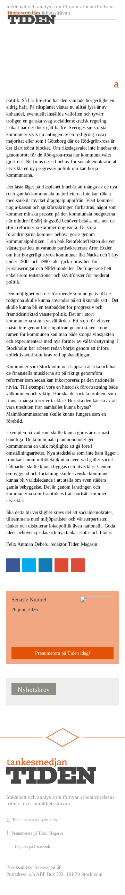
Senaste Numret (28, 599)
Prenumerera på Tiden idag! (62, 653)
